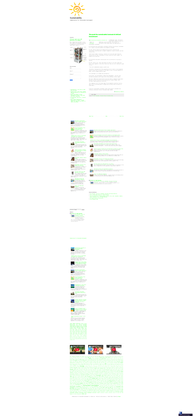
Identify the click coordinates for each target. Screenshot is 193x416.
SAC (92, 382)
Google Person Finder (113, 369)
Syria (86, 337)
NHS (114, 378)
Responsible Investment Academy (118, 381)
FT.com (93, 95)
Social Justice (107, 383)
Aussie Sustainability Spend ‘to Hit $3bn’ (78, 317)
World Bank (72, 388)
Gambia (71, 334)
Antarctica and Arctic (76, 324)
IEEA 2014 (113, 371)
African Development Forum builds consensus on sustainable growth (107, 135)
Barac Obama (90, 359)
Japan (71, 325)
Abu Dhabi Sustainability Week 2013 (107, 356)
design (119, 388)
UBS (104, 387)
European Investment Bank (82, 367)
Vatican (74, 338)
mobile (92, 390)
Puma (103, 381)
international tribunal (115, 389)
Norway (76, 328)
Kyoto (95, 377)
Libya (79, 332)
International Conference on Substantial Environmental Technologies (81, 373)
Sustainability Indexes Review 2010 (87, 384)
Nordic (71, 380)
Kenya (78, 335)
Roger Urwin (72, 382)
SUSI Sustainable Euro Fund (101, 382)
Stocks (74, 384)
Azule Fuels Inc (120, 358)
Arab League (80, 358)
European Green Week (76, 331)
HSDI (75, 371)
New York (80, 329)
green (108, 389)
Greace (71, 370)
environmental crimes (82, 389)
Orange (97, 380)
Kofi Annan (87, 377)
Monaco (77, 336)
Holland (100, 371)
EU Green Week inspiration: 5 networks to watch (78, 98)
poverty (104, 390)
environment (81, 326)
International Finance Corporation (117, 373)
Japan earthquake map (94, 376)
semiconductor (117, 390)
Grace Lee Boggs (120, 369)
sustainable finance (96, 392)
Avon (116, 358)
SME (94, 382)
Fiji (114, 367)
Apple (112, 357)
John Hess (113, 376)
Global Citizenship (79, 369)
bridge (102, 388)
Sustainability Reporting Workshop (100, 384)
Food (77, 368)
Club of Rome (107, 361)
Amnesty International (95, 357)
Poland (75, 327)
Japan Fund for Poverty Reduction (78, 376)
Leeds (104, 377)
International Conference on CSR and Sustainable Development (80, 248)
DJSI (95, 362)
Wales (79, 338)
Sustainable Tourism (97, 386)
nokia (94, 390)
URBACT (112, 387)
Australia (103, 358)
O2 (95, 380)
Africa (78, 323)
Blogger (119, 396)
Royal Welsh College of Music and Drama (82, 382)
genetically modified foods (97, 389)
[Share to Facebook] (94, 94)
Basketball (94, 359)
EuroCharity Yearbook (76, 366)
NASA (109, 378)
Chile (71, 331)
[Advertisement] (106, 27)
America (89, 357)
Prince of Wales (100, 381)
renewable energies (109, 390)
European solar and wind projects (100, 367)
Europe (82, 366)
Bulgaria (84, 360)
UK (106, 387)
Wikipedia (92, 43)
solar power (75, 391)
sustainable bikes (112, 391)
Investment (98, 95)
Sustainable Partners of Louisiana (87, 386)
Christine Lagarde (86, 361)
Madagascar (85, 335)
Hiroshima (96, 371)
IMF (86, 326)
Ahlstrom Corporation (80, 357)
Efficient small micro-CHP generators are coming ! (104, 163)
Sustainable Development (91, 385)
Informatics (75, 372)
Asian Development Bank (96, 358)
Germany (85, 324)
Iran (83, 325)
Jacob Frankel (121, 375)
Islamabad (108, 375)
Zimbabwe (71, 339)
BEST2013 (71, 359)
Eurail (71, 366)
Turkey (81, 330)
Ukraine (71, 338)
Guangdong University (113, 370)
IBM (111, 371)
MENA (112, 377)
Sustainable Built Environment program (76, 385)
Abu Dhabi (85, 330)
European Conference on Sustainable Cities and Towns (94, 366)
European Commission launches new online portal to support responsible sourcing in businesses (80, 301)
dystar (122, 388)
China (82, 323)
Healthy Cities (84, 371)
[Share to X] (93, 94)
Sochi (87, 383)
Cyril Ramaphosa (90, 362)
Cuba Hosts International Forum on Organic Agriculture (104, 130)
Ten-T (95, 387)
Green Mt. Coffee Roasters (97, 370)
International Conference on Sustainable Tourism (102, 373)
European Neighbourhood (90, 367)
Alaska (86, 357)
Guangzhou (85, 334)
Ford (79, 368)
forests (90, 389)
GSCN (107, 368)
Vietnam (76, 338)
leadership (84, 390)
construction (116, 388)
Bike (119, 359)
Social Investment (100, 383)
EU (105, 364)
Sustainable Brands (120, 384)
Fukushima (85, 331)
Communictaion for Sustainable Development (78, 238)
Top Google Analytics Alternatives (96, 198)
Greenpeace (107, 370)
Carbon (95, 360)
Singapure (78, 325)
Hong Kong (75, 332)
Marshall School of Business (80, 378)
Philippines (76, 337)
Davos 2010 (102, 362)
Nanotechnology (117, 378)
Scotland (78, 327)
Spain (74, 333)
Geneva (78, 334)
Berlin (101, 359)
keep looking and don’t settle (77, 390)
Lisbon (81, 335)
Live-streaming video (94, 199)
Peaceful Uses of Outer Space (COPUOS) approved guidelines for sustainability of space (78, 92)
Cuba (86, 362)
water (86, 393)
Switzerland (77, 330)
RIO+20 (111, 381)
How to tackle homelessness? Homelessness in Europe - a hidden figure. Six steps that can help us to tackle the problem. (78, 100)
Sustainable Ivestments (75, 386)
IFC (84, 326)
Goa (102, 369)
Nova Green (77, 380)
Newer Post (91, 116)
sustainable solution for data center (114, 392)
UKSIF (108, 387)
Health (80, 371)
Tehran (76, 333)
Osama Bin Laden (103, 380)
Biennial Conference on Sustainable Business (110, 359)
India (85, 323)
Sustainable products (105, 386)
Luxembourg (110, 377)
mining (89, 390)
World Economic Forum (79, 388)
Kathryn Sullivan (80, 377)
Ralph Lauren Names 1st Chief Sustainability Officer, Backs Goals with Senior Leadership (78, 95)
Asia (74, 323)
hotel (110, 389)
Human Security (107, 371)
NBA (111, 378)
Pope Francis (83, 381)
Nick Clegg (101, 379)
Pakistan (109, 380)
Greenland (81, 334)
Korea (74, 326)
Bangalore (86, 359)
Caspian (98, 360)
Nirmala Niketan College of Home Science (116, 379)
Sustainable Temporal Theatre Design (101, 153)
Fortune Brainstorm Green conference (87, 368)
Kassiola (76, 377)
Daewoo (99, 362)
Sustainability (76, 18)
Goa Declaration (107, 369)
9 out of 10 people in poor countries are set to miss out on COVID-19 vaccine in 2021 (81, 309)
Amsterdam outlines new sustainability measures (103, 168)
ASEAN (95, 356)
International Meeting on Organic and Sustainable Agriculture (100, 374)
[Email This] (91, 94)
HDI (72, 371)
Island (111, 375)
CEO (93, 360)
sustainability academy (96, 391)
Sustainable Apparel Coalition (111, 384)
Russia (74, 325)
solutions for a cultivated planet (84, 391)
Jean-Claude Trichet (107, 376)
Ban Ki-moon (82, 359)
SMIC (95, 382)
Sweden (82, 327)
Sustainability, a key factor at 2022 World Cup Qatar (78, 90)
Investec (94, 375)
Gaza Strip (74, 334)
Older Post (122, 116)
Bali (78, 359)
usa (71, 323)
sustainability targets (104, 391)
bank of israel (98, 388)
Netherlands (72, 328)
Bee (99, 359)
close (191, 414)
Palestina (82, 332)
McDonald (90, 378)
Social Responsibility (114, 383)
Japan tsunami (75, 329)
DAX (93, 362)
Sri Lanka (83, 337)
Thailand (98, 387)
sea (114, 390)
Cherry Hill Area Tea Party (116, 360)
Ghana (86, 328)
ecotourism (72, 389)
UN (110, 387)
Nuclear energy (87, 380)
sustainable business (119, 391)
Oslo (72, 337)
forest (87, 389)
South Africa (72, 330)
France (71, 326)
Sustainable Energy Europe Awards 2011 (116, 385)
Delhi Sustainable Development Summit (113, 362)
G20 (104, 368)
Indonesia (71, 372)
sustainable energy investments (85, 392)
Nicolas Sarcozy (106, 379)
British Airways (80, 360)
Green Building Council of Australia (81, 370)
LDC (102, 377)
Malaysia (71, 336)
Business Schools (89, 360)
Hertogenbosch (92, 371)
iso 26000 (121, 389)
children (105, 388)
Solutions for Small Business (95, 180)
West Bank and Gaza (83, 338)
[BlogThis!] (92, 94)
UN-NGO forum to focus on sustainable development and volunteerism (103, 140)
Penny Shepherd (118, 380)
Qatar (108, 381)
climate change (81, 328)
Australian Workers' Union (111, 358)
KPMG (73, 377)
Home (106, 116)
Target (90, 387)
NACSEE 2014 (106, 378)
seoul (74, 339)
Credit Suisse (82, 362)
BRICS (77, 359)
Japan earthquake (87, 376)
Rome (74, 382)
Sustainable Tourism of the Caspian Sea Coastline (103, 158)
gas (92, 389)
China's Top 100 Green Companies (100, 174)
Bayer (98, 359)
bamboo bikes (92, 388)
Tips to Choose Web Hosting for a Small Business (99, 194)
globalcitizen (105, 389)
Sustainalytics (77, 387)
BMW (73, 359)
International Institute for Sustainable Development (80, 374)
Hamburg (71, 335)
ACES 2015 (88, 356)
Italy (71, 329)
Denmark (121, 362)
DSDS (97, 362)
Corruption (78, 362)
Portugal (76, 326)
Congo (115, 361)
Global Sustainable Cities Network (96, 369)
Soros (120, 383)
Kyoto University (99, 377)
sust (91, 391)
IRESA (119, 371)
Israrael (74, 335)
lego (87, 390)
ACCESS (86, 356)
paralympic (97, 390)
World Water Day (86, 388)
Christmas (90, 361)
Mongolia (79, 336)
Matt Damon (87, 378)
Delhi (106, 362)
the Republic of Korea (82, 333)
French (98, 368)
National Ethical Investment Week (106, 95)
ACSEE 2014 (92, 356)
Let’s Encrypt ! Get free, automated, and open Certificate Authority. (103, 193)
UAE (81, 325)
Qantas (106, 381)
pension (101, 390)
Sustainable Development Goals (105, 385)
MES (114, 377)
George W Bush (120, 368)
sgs (120, 390)
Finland (81, 331)
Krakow (93, 377)
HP (74, 371)
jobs (70, 390)
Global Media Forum (86, 369)
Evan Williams (108, 367)
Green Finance (90, 370)
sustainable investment (104, 392)
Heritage (88, 371)
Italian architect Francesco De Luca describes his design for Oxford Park (108, 148)
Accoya (122, 356)
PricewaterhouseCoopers (93, 381)
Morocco (83, 336)
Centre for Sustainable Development (105, 360)
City (97, 361)
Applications (116, 357)
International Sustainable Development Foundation (84, 375)
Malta (74, 336)
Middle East (95, 378)
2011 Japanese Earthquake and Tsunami (77, 356)
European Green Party (119, 366)
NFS (112, 378)
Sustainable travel (112, 386)
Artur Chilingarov (85, 358)
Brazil (76, 360)
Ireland (71, 327)
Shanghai (79, 337)
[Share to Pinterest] (95, 94)
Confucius (111, 361)
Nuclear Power (81, 380)
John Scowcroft (117, 376)
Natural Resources (81, 379)
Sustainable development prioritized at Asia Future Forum (105, 143)
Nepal (86, 336)
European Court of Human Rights (109, 366)
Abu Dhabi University (117, 356)
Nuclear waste (92, 380)
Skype (84, 383)
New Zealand (84, 329)
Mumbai (103, 378)
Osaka (71, 337)
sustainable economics (74, 392)
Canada (85, 325)
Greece (71, 332)
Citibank (94, 361)
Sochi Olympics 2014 (92, 383)
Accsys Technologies (73, 357)
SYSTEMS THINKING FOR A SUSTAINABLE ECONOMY (113, 382)
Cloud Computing (101, 361)
